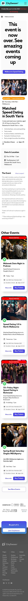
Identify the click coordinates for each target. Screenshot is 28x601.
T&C (4, 565)
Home (4, 555)
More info (8, 288)
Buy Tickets (19, 288)
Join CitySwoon (14, 531)
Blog (4, 575)
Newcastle (14, 571)
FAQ (4, 571)
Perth (12, 563)
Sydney (13, 555)
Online (5, 559)
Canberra (14, 569)
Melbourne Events (9, 16)
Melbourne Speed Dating (14, 72)
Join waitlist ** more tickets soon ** (14, 98)
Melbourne (14, 557)
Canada (21, 559)
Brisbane (13, 559)
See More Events (14, 489)
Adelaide (14, 561)
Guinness (5, 563)
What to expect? (19, 173)
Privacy (5, 569)
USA (20, 557)
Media (5, 561)
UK (20, 561)
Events (5, 557)
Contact (5, 567)
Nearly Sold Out (14, 238)
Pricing (5, 573)
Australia (22, 555)
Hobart (13, 573)
